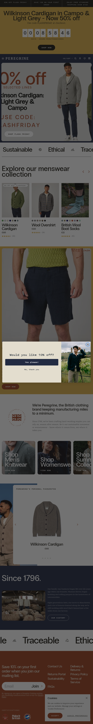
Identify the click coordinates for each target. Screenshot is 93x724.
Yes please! (32, 362)
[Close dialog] (88, 344)
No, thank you (31, 369)
